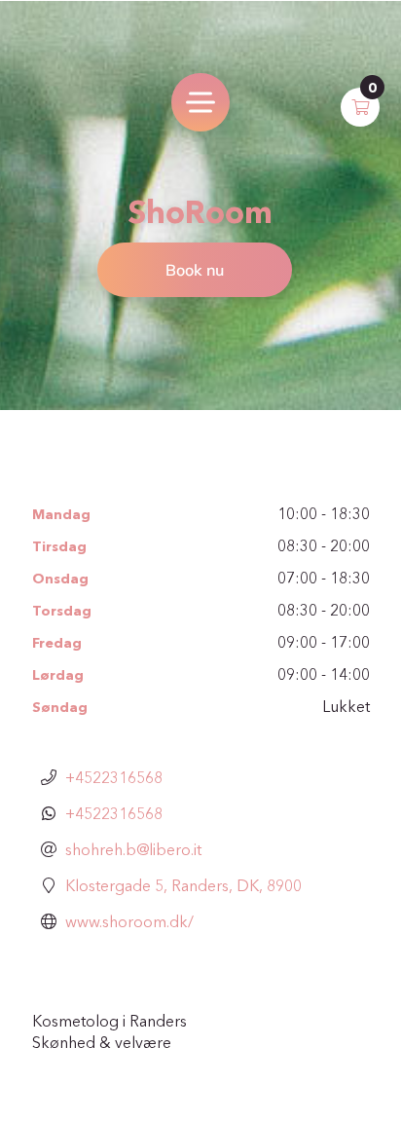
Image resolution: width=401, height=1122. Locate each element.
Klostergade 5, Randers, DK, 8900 (183, 885)
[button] (360, 107)
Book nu (194, 270)
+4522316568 (114, 777)
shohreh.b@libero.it (133, 849)
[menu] (200, 102)
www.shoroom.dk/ (129, 921)
